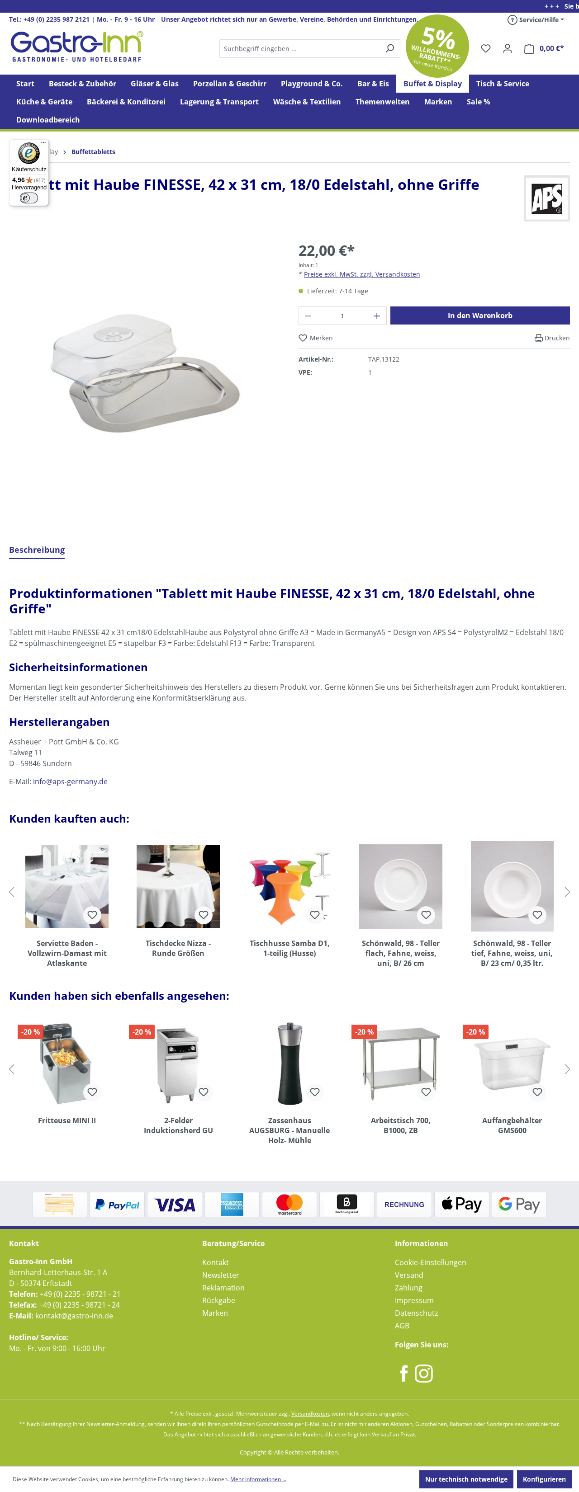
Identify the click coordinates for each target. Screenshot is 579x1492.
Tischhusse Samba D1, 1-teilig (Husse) (290, 948)
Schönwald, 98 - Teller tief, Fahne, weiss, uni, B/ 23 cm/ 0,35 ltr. (512, 953)
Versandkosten (310, 1413)
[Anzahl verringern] (308, 315)
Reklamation (223, 1288)
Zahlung (408, 1288)
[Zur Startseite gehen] (77, 46)
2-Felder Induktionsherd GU (178, 1125)
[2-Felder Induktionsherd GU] (178, 1063)
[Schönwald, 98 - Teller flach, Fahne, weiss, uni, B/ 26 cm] (400, 886)
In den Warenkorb (480, 315)
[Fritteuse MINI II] (67, 1063)
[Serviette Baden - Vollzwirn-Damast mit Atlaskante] (67, 886)
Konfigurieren (544, 1479)
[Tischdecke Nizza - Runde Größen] (178, 886)
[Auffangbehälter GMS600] (512, 1063)
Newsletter (220, 1275)
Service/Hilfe (538, 19)
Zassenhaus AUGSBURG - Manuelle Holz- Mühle (289, 1130)
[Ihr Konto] (507, 48)
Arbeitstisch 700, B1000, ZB (401, 1125)
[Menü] (43, 144)
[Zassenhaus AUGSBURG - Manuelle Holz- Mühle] (289, 1063)
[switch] (29, 198)
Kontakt (215, 1262)
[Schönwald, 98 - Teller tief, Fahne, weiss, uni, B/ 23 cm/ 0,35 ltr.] (512, 886)
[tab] (37, 550)
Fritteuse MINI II (67, 1120)
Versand (409, 1275)
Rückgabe (218, 1300)
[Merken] (92, 915)
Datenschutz (416, 1313)
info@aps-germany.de (70, 781)
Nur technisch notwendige (466, 1479)
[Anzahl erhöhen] (377, 315)
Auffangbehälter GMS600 (512, 1125)
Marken (215, 1313)
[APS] (547, 198)
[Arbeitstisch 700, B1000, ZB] (400, 1063)
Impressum (414, 1300)
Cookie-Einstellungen (430, 1262)
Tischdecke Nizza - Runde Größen (178, 948)
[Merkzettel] (486, 48)
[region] (145, 382)
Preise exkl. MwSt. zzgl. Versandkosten (362, 274)
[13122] (144, 375)
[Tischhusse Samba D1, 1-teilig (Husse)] (289, 886)
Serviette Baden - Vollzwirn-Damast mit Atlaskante (67, 953)
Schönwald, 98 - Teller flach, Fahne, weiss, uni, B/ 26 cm (401, 953)
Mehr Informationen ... (258, 1479)
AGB (402, 1326)
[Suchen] (309, 48)
